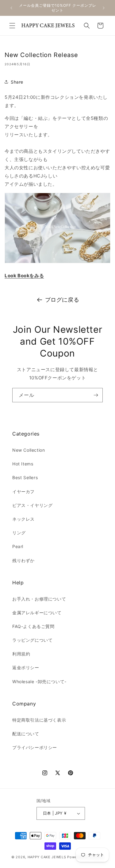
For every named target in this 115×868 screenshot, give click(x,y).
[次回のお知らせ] (103, 8)
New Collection (28, 450)
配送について (25, 733)
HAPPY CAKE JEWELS (47, 857)
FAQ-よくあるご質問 (33, 626)
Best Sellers (25, 477)
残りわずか (23, 560)
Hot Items (22, 463)
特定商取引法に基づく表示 (39, 720)
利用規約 (21, 653)
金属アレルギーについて (37, 612)
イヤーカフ (23, 491)
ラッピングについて (32, 640)
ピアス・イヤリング (32, 505)
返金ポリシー (25, 667)
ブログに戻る (62, 299)
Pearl (17, 546)
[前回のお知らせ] (11, 8)
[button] (12, 25)
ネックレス (23, 519)
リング (19, 532)
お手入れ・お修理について (39, 598)
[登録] (95, 395)
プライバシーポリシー (34, 747)
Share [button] (17, 81)
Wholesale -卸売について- (39, 681)
